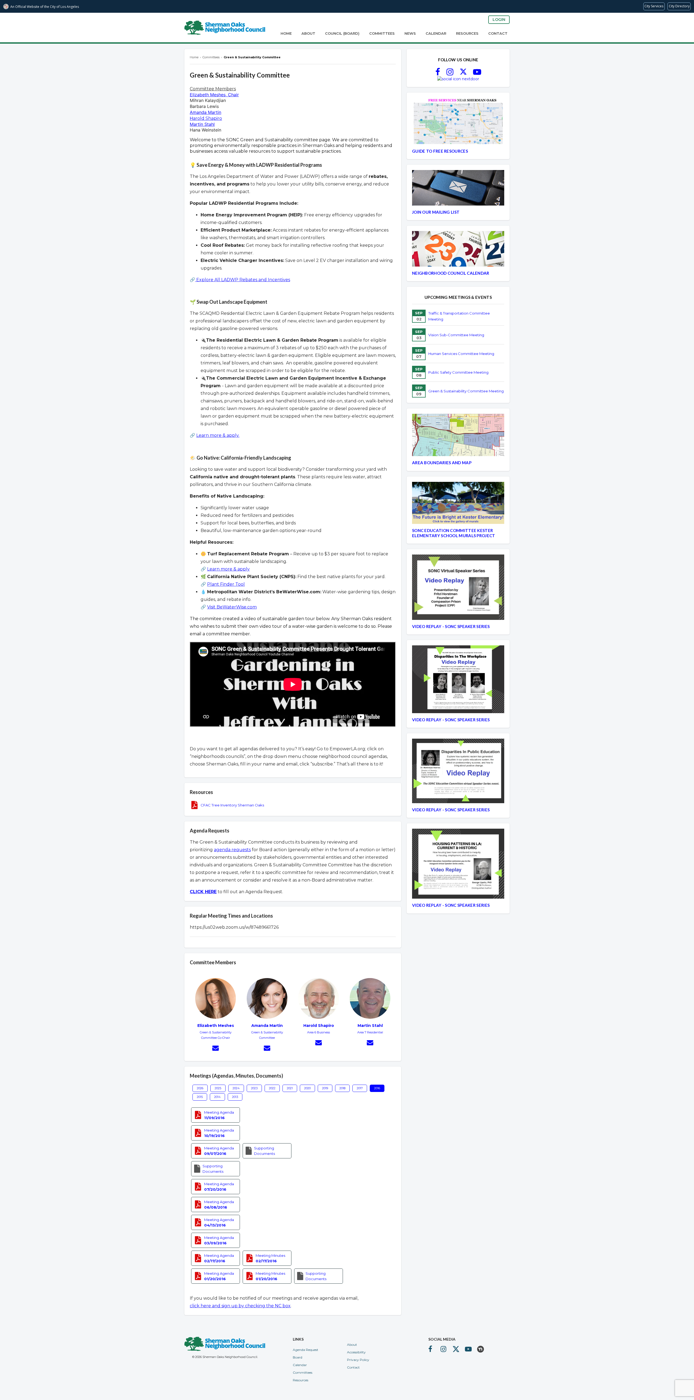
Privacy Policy (358, 1360)
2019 (325, 1088)
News (410, 33)
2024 (236, 1088)
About (308, 33)
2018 (342, 1088)
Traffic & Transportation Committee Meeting (459, 316)
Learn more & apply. (217, 435)
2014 (217, 1097)
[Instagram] (450, 73)
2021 (290, 1088)
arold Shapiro (207, 118)
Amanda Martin (205, 112)
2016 (377, 1088)
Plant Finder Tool (226, 584)
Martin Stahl (202, 124)
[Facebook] (438, 73)
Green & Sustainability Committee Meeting (466, 391)
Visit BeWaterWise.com (232, 607)
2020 (307, 1088)
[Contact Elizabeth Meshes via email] (215, 1048)
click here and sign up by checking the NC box (240, 1305)
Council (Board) (342, 33)
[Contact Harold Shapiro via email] (318, 1043)
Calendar (436, 33)
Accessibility (356, 1352)
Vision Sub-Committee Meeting (456, 335)
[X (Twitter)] (463, 73)
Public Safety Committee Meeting (458, 372)
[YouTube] (477, 73)
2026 (200, 1088)
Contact (497, 33)
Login (499, 19)
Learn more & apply (228, 569)
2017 (360, 1088)
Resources (467, 33)
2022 (272, 1088)
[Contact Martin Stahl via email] (370, 1043)
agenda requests (232, 849)
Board (297, 1357)
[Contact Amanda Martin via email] (267, 1048)
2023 (254, 1088)
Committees (382, 33)
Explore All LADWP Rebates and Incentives (242, 279)
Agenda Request (305, 1350)
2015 (200, 1097)
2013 (235, 1097)
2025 (218, 1088)
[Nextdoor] (458, 78)
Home (286, 33)
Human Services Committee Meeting (461, 353)
